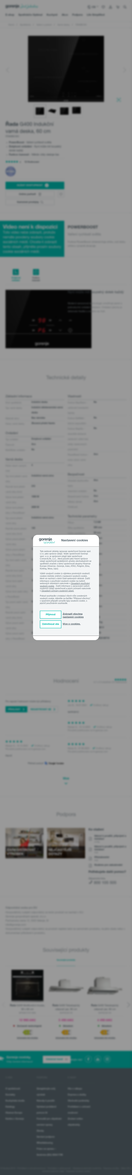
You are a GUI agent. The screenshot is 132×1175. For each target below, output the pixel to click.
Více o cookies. (72, 624)
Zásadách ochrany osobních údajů (57, 591)
